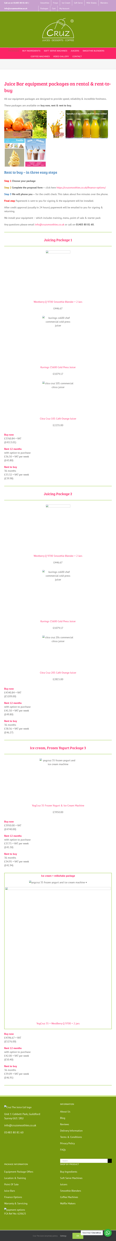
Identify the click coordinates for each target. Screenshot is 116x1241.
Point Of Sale (11, 1184)
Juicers (63, 1184)
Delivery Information (71, 1130)
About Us (65, 1111)
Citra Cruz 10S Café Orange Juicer (58, 418)
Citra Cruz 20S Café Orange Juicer (58, 672)
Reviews (64, 1124)
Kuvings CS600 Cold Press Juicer (58, 367)
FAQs (63, 1149)
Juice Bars (9, 1190)
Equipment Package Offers (18, 1171)
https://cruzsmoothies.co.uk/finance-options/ (81, 187)
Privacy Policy (67, 1143)
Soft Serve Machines (71, 1178)
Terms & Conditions (71, 1137)
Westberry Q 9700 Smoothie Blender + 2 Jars (58, 301)
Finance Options (13, 1197)
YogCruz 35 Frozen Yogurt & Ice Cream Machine (58, 805)
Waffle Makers (68, 1203)
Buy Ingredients (68, 1171)
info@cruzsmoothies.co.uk (15, 8)
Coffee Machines (69, 1197)
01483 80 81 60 (20, 3)
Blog (62, 1118)
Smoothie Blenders (70, 1190)
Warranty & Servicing (15, 1203)
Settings (63, 1236)
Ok (78, 1236)
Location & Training (15, 1178)
